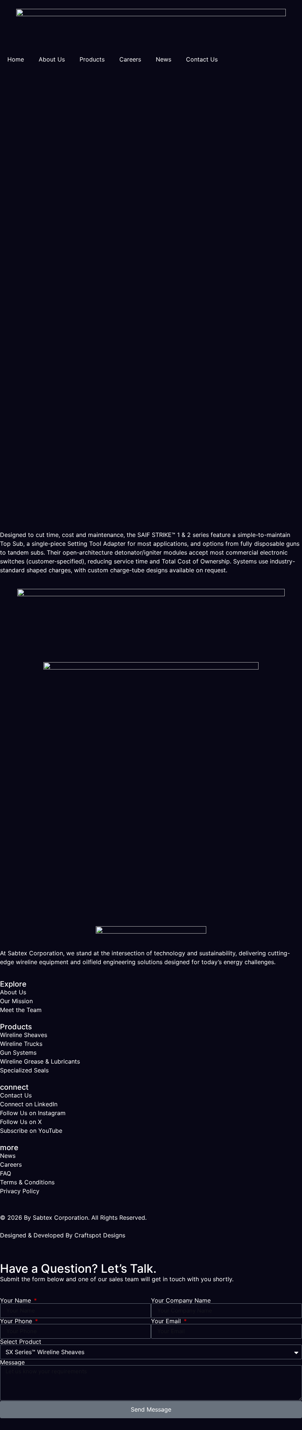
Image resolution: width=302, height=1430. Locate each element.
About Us (52, 59)
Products (92, 59)
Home (15, 59)
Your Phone (17, 1321)
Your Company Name (181, 1300)
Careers (130, 59)
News (163, 59)
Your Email (167, 1321)
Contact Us (202, 59)
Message (12, 1362)
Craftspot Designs (99, 1235)
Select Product (20, 1342)
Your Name (16, 1300)
